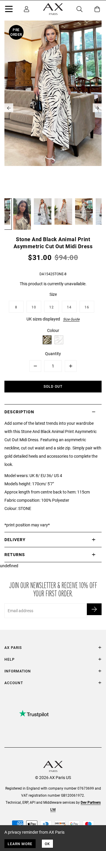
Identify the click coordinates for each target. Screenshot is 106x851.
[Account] (26, 9)
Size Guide (71, 319)
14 (69, 307)
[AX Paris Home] (53, 9)
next (97, 107)
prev (8, 107)
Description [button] (19, 411)
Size (53, 294)
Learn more (20, 843)
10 (34, 307)
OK (47, 843)
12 (51, 307)
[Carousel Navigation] (53, 107)
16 (87, 307)
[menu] (9, 10)
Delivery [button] (15, 539)
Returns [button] (14, 554)
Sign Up (94, 609)
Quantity (53, 353)
